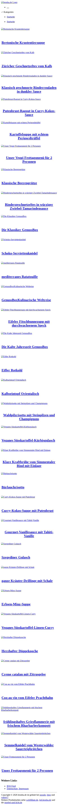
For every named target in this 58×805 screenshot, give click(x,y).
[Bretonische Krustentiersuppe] (15, 29)
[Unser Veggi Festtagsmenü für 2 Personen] (21, 146)
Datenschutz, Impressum (18, 788)
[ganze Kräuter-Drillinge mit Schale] (17, 567)
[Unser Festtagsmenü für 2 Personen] (18, 757)
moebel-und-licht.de (13, 802)
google (43, 795)
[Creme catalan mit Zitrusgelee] (15, 661)
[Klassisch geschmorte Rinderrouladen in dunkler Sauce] (26, 76)
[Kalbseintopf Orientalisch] (13, 380)
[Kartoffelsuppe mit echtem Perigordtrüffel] (20, 122)
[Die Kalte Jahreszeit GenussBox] (16, 333)
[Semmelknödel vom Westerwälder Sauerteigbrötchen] (25, 733)
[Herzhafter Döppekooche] (13, 637)
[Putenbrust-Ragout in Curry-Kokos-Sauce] (21, 99)
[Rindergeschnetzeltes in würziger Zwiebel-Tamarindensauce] (29, 193)
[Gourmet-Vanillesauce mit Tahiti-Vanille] (20, 520)
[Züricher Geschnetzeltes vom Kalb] (17, 52)
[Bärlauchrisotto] (9, 473)
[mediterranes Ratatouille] (13, 263)
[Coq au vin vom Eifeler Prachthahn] (18, 684)
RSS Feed (11, 786)
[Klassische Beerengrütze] (13, 169)
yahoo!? (4, 797)
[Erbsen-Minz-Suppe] (11, 590)
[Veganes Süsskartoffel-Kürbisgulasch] (18, 427)
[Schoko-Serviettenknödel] (13, 239)
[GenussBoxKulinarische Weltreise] (17, 286)
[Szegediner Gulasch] (11, 544)
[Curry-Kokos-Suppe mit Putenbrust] (18, 497)
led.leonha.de (45, 800)
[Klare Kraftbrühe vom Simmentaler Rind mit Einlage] (25, 450)
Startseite (11, 17)
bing (49, 795)
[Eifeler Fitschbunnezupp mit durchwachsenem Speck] (26, 310)
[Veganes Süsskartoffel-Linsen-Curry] (18, 614)
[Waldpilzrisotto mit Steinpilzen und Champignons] (24, 403)
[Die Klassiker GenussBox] (13, 216)
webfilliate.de (32, 800)
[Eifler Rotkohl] (8, 356)
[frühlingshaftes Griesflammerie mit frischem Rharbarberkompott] (29, 710)
